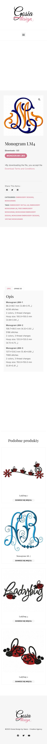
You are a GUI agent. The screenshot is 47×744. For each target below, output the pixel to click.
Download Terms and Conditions (20, 168)
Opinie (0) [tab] (18, 289)
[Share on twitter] (12, 190)
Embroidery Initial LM (19, 205)
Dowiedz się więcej (23, 500)
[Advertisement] (23, 65)
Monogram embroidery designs (25, 216)
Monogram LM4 (16, 155)
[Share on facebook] (7, 190)
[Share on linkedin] (17, 190)
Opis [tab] (9, 289)
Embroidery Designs (25, 197)
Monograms (10, 201)
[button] (24, 35)
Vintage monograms (14, 219)
